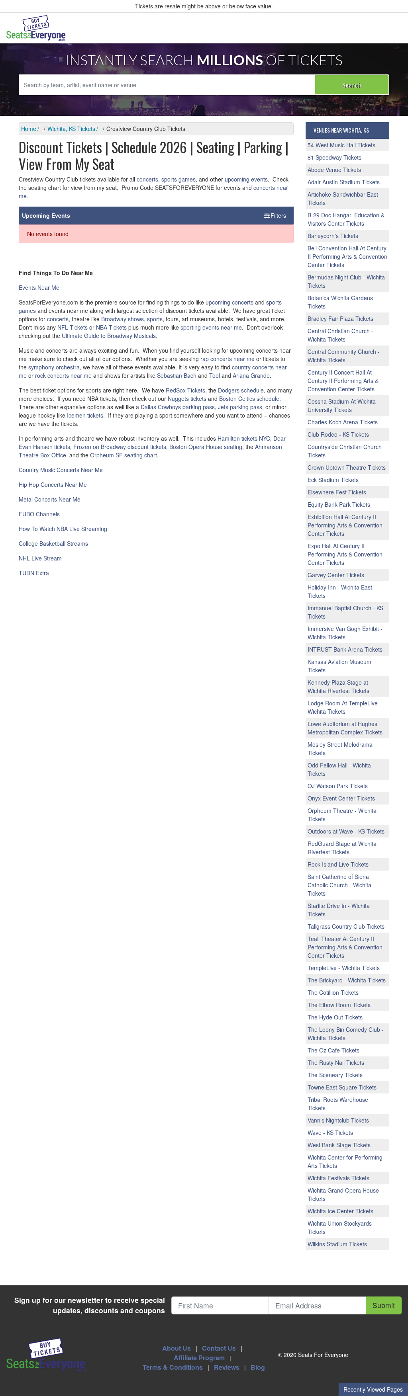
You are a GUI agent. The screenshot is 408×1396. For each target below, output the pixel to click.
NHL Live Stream (40, 558)
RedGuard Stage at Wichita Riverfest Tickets (342, 848)
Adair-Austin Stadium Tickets (344, 182)
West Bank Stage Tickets (339, 1145)
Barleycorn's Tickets (333, 236)
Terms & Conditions (173, 1367)
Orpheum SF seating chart (123, 455)
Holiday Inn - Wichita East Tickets (340, 591)
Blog (258, 1367)
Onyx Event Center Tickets (341, 798)
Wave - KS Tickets (330, 1132)
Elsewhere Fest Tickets (337, 492)
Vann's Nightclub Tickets (338, 1120)
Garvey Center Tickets (336, 575)
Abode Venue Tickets (334, 170)
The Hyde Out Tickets (335, 1017)
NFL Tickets (72, 327)
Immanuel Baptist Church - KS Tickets (345, 612)
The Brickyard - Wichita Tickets (347, 980)
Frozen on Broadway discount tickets (119, 447)
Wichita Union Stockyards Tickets (340, 1227)
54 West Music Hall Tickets (341, 145)
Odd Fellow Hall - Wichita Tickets (339, 769)
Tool (214, 375)
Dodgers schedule (241, 390)
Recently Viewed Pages (373, 1389)
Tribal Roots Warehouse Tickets (338, 1103)
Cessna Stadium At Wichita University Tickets (342, 405)
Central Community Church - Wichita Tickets (344, 356)
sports (155, 319)
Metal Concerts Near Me (49, 499)
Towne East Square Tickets (342, 1087)
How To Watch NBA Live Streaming (63, 529)
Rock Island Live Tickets (338, 864)
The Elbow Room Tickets (339, 1005)
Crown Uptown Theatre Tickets (347, 467)
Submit (384, 1305)
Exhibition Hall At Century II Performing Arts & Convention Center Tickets (345, 525)
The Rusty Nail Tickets (336, 1062)
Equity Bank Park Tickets (339, 504)
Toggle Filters (270, 215)
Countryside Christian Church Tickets (345, 451)
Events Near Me (39, 287)
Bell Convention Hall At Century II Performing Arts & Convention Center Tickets (347, 256)
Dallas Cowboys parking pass (178, 407)
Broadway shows (122, 319)
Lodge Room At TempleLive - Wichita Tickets (344, 707)
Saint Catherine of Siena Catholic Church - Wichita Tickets (339, 885)
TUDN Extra (34, 573)
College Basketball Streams (53, 543)
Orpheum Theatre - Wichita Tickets (342, 814)
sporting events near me (211, 327)
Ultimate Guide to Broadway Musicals (109, 336)
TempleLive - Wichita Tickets (344, 968)
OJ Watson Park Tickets (338, 786)
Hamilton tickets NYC (244, 438)
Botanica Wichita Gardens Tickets (340, 302)
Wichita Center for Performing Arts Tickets (345, 1161)
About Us (176, 1348)
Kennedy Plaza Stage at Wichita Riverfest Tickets (338, 686)
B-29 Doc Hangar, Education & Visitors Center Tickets (346, 219)
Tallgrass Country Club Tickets (346, 926)
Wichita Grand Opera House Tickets (343, 1194)
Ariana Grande (251, 375)
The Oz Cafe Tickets (333, 1050)
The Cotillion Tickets (333, 992)
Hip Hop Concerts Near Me (53, 484)
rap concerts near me (227, 359)
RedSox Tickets (185, 390)
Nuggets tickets (187, 398)
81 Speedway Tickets (334, 157)
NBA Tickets (111, 327)
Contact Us (219, 1348)
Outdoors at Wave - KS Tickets (346, 831)
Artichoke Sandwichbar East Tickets (343, 198)
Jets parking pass (240, 407)
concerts (147, 179)
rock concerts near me (63, 375)
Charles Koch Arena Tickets (343, 422)
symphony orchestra (54, 367)
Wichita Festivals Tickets (338, 1178)
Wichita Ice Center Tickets (340, 1211)
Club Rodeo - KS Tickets (338, 434)
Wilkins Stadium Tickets (337, 1244)
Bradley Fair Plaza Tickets (340, 318)
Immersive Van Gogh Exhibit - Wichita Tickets (345, 633)
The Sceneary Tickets (335, 1075)
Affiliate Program (199, 1357)
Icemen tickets (85, 415)
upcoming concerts (229, 302)
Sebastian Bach (176, 375)
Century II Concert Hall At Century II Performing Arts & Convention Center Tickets (343, 380)
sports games (178, 179)
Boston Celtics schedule (249, 398)
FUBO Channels (39, 514)
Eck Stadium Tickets (333, 480)
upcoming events (246, 179)
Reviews (226, 1367)
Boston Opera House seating (205, 447)
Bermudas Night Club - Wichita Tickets (346, 281)
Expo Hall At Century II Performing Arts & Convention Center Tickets (345, 554)
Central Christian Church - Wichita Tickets (340, 335)
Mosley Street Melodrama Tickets (340, 748)
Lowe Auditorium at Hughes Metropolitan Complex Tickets (345, 728)
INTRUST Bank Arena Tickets (345, 649)
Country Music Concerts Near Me (61, 470)
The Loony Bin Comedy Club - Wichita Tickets (346, 1033)
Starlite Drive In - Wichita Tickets (339, 910)
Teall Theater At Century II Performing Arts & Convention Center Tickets (345, 947)
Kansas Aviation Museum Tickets (339, 666)
